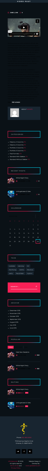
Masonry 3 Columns (16, 145)
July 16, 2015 (22, 355)
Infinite (30, 109)
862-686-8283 (26, 437)
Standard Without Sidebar (18, 159)
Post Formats (14, 153)
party (11, 273)
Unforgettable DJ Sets (23, 191)
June (13, 328)
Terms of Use (14, 465)
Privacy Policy (16, 468)
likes (26, 347)
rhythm (29, 273)
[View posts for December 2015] (33, 216)
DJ (28, 266)
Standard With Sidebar (17, 156)
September (15, 319)
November (15, 313)
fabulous (30, 270)
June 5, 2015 (14, 12)
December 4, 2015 (24, 181)
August (14, 322)
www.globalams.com (33, 465)
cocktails (12, 266)
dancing (21, 266)
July (13, 325)
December (15, 310)
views (11, 347)
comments (18, 347)
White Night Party (22, 178)
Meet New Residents (22, 352)
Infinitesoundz (13, 461)
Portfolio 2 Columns (16, 148)
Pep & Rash (16, 102)
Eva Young (12, 270)
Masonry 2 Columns (16, 142)
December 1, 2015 (24, 194)
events (22, 270)
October (14, 316)
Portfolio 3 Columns (16, 150)
